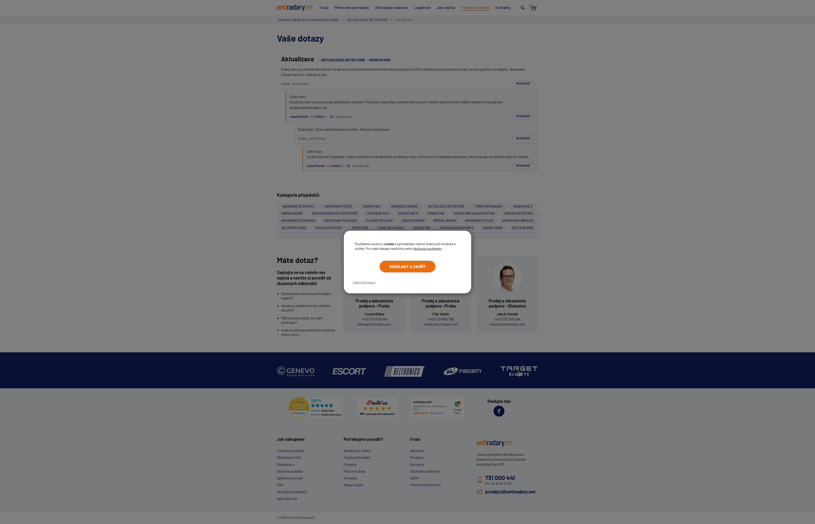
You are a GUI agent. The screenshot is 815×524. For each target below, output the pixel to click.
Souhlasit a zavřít (407, 266)
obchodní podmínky (427, 248)
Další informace (364, 282)
